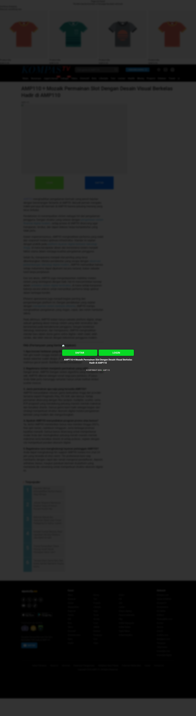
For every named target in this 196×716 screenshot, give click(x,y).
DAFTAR (79, 352)
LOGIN (116, 352)
